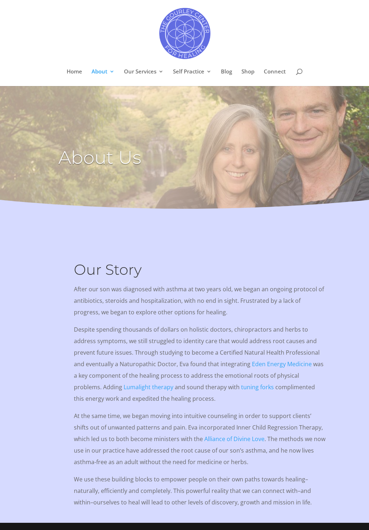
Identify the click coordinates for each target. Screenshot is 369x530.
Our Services (140, 72)
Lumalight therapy (148, 387)
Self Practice (188, 72)
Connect (275, 72)
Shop (247, 72)
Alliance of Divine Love (234, 439)
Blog (226, 72)
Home (74, 72)
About (99, 72)
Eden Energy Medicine (282, 364)
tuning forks (257, 387)
